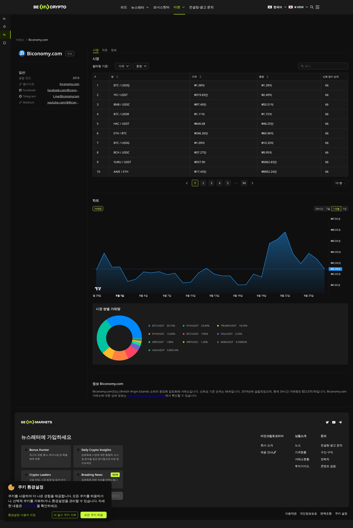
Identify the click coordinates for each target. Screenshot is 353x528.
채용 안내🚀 (268, 452)
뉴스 (298, 445)
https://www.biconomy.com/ (146, 395)
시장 (96, 50)
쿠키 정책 (30, 506)
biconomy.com (69, 84)
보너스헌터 (161, 7)
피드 (124, 7)
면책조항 (326, 513)
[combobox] (325, 66)
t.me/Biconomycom (66, 96)
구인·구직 (327, 452)
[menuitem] (5, 18)
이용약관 (291, 513)
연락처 (325, 459)
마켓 (177, 7)
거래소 (20, 40)
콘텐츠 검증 (328, 466)
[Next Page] (252, 183)
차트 (105, 50)
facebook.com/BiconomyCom (67, 90)
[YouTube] (334, 422)
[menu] (5, 30)
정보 (114, 50)
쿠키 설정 (341, 513)
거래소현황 (302, 459)
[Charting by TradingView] (98, 289)
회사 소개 (267, 445)
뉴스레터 (137, 7)
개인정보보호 (308, 513)
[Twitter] (327, 422)
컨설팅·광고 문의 (201, 7)
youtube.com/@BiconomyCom (67, 102)
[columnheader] (149, 77)
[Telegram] (340, 422)
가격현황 (300, 452)
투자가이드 (302, 466)
